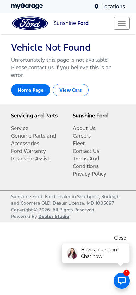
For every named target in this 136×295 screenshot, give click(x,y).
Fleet (79, 143)
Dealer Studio (53, 216)
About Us (84, 128)
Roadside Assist (30, 158)
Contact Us (86, 151)
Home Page (31, 90)
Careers (82, 135)
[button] (122, 23)
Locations (113, 6)
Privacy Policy (89, 173)
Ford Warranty (28, 151)
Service (19, 128)
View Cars (70, 90)
